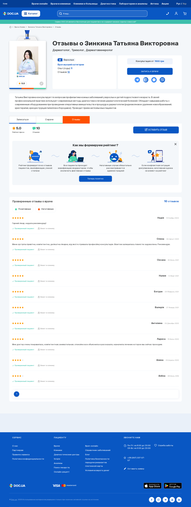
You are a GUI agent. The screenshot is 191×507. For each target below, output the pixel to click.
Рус (178, 3)
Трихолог (78, 50)
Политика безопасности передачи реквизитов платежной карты (97, 462)
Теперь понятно (95, 179)
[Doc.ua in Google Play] (173, 486)
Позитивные (24, 209)
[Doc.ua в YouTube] (172, 499)
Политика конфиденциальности (28, 459)
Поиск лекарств (62, 467)
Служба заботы (165, 445)
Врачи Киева (18, 27)
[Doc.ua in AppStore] (152, 486)
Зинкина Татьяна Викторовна (38, 27)
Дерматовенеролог (99, 50)
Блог (87, 454)
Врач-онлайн (91, 446)
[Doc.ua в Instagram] (158, 499)
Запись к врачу (150, 71)
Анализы (58, 463)
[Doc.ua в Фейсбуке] (151, 499)
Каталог (33, 13)
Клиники (58, 450)
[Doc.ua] (11, 13)
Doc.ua (14, 499)
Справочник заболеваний (97, 450)
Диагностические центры (66, 454)
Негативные (47, 209)
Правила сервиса (21, 454)
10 (69, 72)
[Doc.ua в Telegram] (165, 499)
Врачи (57, 446)
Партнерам (17, 450)
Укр (184, 3)
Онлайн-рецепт (62, 472)
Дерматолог (61, 50)
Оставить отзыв (157, 130)
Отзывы (76, 119)
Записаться (23, 119)
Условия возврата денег (97, 470)
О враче (49, 119)
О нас (15, 446)
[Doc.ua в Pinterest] (179, 499)
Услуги (57, 459)
